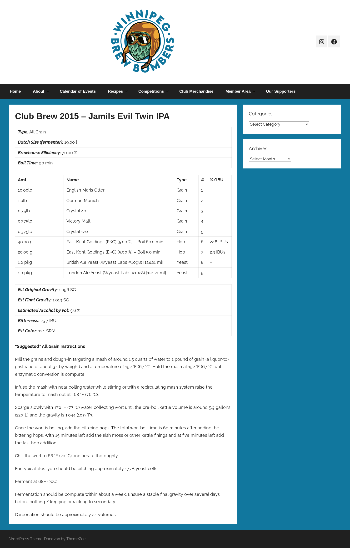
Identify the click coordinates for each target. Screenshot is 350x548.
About (38, 91)
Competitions (151, 91)
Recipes (115, 91)
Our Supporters (280, 91)
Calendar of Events (78, 91)
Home (15, 91)
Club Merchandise (196, 91)
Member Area (237, 91)
